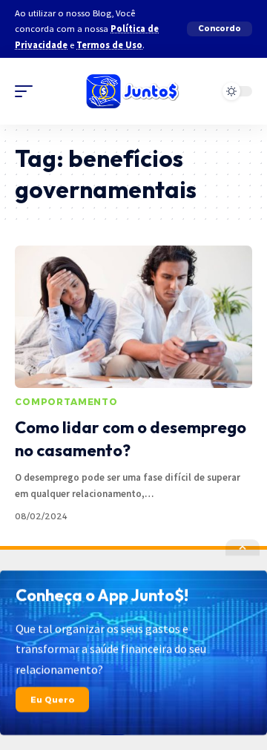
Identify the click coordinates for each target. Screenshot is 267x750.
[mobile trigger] (27, 91)
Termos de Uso (109, 44)
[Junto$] (133, 91)
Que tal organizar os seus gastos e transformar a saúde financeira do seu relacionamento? (111, 648)
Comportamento (66, 401)
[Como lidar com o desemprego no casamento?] (133, 317)
